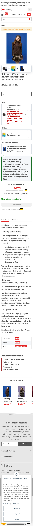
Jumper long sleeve (20, 346)
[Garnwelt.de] (6, 13)
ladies (17, 338)
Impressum (6, 503)
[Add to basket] (2, 32)
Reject (17, 519)
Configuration (16, 514)
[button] (24, 14)
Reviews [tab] (15, 220)
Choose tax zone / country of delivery (15, 190)
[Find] (29, 19)
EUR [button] (13, 14)
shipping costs (23, 193)
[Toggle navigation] (2, 14)
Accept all (17, 508)
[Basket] (29, 15)
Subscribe (24, 444)
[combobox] (14, 9)
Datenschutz (15, 503)
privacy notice (8, 434)
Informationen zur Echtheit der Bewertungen (16, 524)
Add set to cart (16, 204)
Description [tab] (5, 220)
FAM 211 (17, 342)
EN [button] (19, 14)
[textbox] (14, 9)
